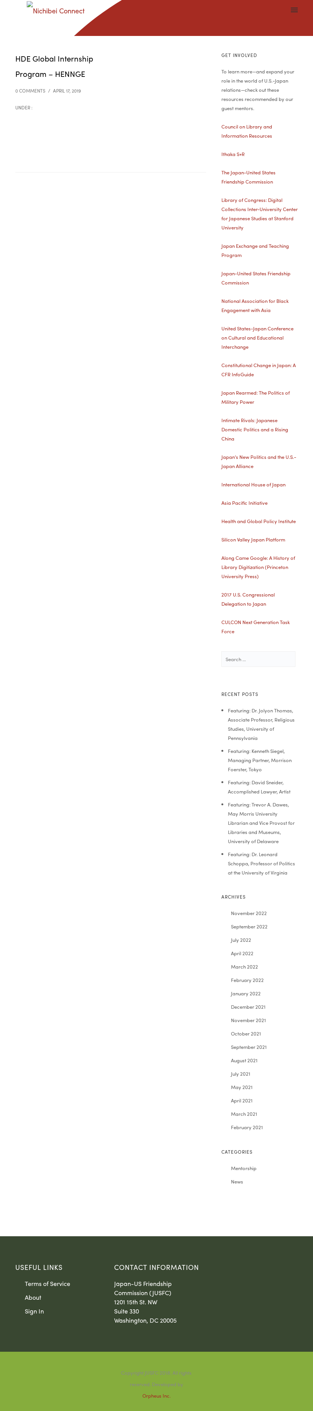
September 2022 (249, 926)
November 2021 (248, 1020)
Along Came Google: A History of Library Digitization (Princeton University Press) (258, 567)
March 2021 (244, 1113)
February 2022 (247, 979)
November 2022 (249, 913)
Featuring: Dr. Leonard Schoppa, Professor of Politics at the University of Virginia (261, 863)
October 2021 (246, 1033)
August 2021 (244, 1060)
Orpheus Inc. (156, 1395)
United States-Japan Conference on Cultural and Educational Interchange (257, 337)
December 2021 (248, 1006)
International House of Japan (253, 484)
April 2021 (242, 1100)
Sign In (34, 1311)
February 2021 (247, 1127)
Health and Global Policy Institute (258, 521)
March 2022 (244, 966)
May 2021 (242, 1087)
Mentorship (244, 1168)
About (33, 1297)
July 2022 (241, 939)
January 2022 (246, 993)
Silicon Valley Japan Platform (253, 539)
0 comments (30, 90)
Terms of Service (47, 1283)
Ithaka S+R (233, 154)
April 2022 (242, 953)
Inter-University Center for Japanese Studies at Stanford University (259, 218)
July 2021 (240, 1073)
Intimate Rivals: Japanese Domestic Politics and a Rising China (254, 429)
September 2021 (249, 1046)
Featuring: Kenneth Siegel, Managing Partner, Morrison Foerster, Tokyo (260, 760)
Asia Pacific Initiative (244, 502)
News (237, 1181)
